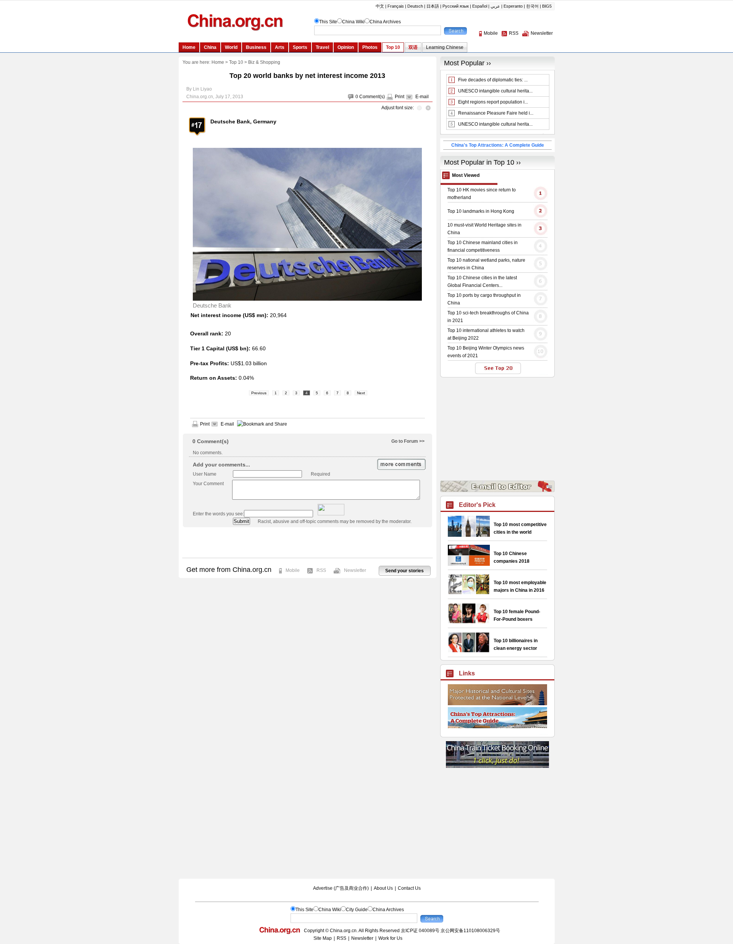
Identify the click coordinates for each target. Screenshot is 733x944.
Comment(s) (372, 96)
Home (218, 62)
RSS (321, 570)
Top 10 (236, 62)
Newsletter (355, 570)
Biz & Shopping (264, 62)
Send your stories (404, 570)
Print (399, 96)
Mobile (293, 570)
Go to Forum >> (408, 441)
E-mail (422, 96)
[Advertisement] (307, 542)
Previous (258, 393)
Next (361, 393)
